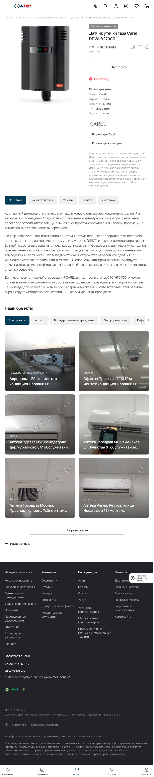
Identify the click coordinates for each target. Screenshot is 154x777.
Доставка (108, 200)
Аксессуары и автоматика (14, 635)
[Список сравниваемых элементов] (126, 6)
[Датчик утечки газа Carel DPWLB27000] (45, 64)
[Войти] (116, 6)
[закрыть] (152, 578)
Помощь (121, 572)
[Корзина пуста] (147, 6)
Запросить (119, 67)
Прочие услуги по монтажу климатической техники (94, 632)
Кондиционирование (18, 580)
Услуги (82, 600)
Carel (102, 94)
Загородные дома (116, 320)
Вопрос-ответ (124, 593)
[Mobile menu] (6, 6)
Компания (49, 572)
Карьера (47, 593)
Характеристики (42, 200)
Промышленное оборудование (15, 618)
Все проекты (17, 320)
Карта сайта (123, 616)
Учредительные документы (52, 614)
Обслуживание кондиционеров (88, 620)
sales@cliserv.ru (15, 670)
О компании (49, 580)
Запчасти (11, 644)
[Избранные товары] (137, 6)
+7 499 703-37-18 (16, 664)
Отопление (12, 627)
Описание (15, 200)
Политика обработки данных (142, 578)
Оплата (87, 200)
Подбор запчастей (127, 600)
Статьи (83, 593)
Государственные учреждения (74, 320)
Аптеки (40, 320)
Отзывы (68, 200)
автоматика (103, 108)
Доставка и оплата (127, 580)
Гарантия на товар (127, 587)
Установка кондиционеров (88, 610)
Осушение (11, 610)
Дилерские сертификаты (58, 606)
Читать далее (117, 754)
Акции (82, 580)
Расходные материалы (20, 587)
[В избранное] (140, 47)
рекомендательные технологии (81, 736)
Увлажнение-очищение (20, 604)
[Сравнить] (133, 47)
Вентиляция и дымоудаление (14, 595)
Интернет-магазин (18, 572)
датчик (105, 113)
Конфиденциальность (45, 725)
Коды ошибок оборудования (124, 608)
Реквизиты (49, 600)
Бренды (83, 587)
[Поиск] (105, 6)
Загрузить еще (77, 530)
